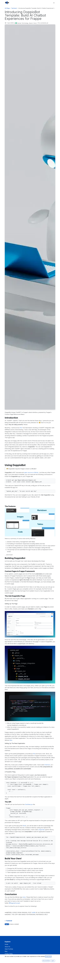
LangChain (41, 829)
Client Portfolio (9, 949)
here (10, 740)
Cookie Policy (48, 956)
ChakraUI (47, 764)
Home (6, 944)
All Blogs (7, 8)
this (21, 427)
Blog (6, 951)
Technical (14, 8)
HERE (33, 912)
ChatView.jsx (29, 804)
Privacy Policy (9, 953)
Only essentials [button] (46, 960)
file (34, 753)
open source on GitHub (31, 472)
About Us (7, 946)
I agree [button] (52, 960)
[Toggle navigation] (54, 2)
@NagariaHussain (14, 903)
